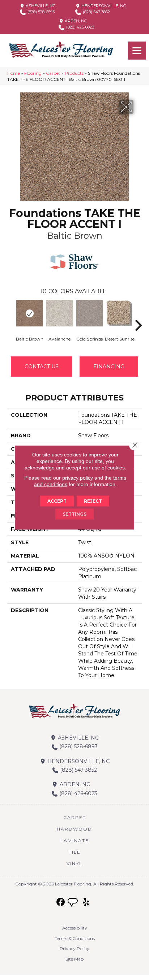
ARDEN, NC (75, 20)
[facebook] (61, 902)
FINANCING (108, 366)
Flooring (33, 73)
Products (74, 73)
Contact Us (42, 366)
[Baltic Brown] (29, 313)
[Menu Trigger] (137, 51)
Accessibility (74, 928)
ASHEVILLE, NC (40, 5)
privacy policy (77, 478)
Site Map (74, 959)
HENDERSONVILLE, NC (103, 5)
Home (13, 73)
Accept (57, 501)
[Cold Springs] (89, 313)
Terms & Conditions (75, 938)
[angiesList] (73, 903)
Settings (74, 514)
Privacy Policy (74, 948)
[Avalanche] (59, 313)
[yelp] (86, 902)
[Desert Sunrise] (120, 313)
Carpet (53, 73)
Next (138, 314)
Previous (10, 314)
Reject (93, 501)
